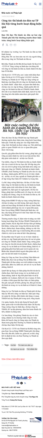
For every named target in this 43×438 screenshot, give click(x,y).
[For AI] (15, 44)
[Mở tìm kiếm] (35, 4)
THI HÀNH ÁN (32, 349)
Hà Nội (13, 345)
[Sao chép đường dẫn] (11, 44)
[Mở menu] (40, 4)
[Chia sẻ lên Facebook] (3, 44)
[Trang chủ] (22, 378)
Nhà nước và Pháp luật (12, 13)
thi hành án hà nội (17, 349)
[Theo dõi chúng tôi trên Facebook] (18, 383)
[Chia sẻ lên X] (7, 44)
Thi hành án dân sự (25, 345)
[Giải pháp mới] (30, 436)
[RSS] (25, 383)
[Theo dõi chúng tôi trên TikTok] (21, 383)
